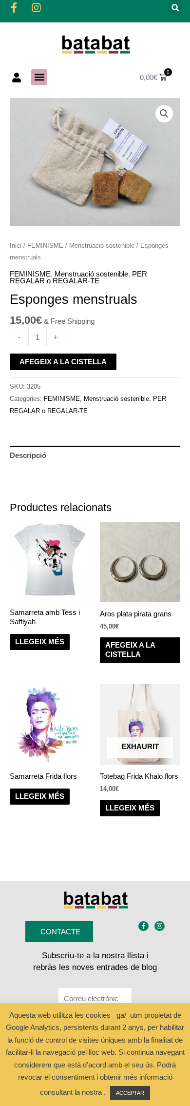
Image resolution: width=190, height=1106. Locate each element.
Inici (15, 245)
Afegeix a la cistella (63, 362)
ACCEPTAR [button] (130, 1093)
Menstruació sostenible (101, 245)
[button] (175, 7)
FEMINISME (45, 245)
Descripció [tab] (28, 455)
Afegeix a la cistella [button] (130, 649)
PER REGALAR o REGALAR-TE (78, 277)
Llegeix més (39, 642)
